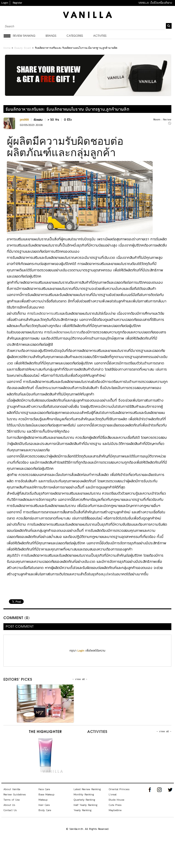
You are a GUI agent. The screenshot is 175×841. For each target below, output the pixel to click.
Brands (51, 36)
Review (167, 119)
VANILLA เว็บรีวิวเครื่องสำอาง (155, 3)
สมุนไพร (106, 574)
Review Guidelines (14, 794)
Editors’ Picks (17, 680)
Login (4, 3)
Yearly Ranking (83, 810)
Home (6, 48)
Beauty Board (22, 48)
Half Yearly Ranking (86, 805)
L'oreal (112, 794)
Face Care (44, 789)
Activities (99, 36)
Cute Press (115, 805)
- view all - (79, 679)
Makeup (43, 800)
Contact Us (10, 810)
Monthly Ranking (84, 794)
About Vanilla (11, 789)
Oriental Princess (119, 789)
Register (17, 3)
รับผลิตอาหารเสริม (46, 313)
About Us (9, 805)
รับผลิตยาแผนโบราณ (65, 332)
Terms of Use (11, 800)
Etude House (116, 800)
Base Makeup (46, 794)
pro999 (24, 119)
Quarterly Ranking (84, 800)
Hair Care (44, 805)
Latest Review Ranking (87, 789)
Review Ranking (24, 36)
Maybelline (115, 810)
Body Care (45, 810)
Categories (75, 36)
